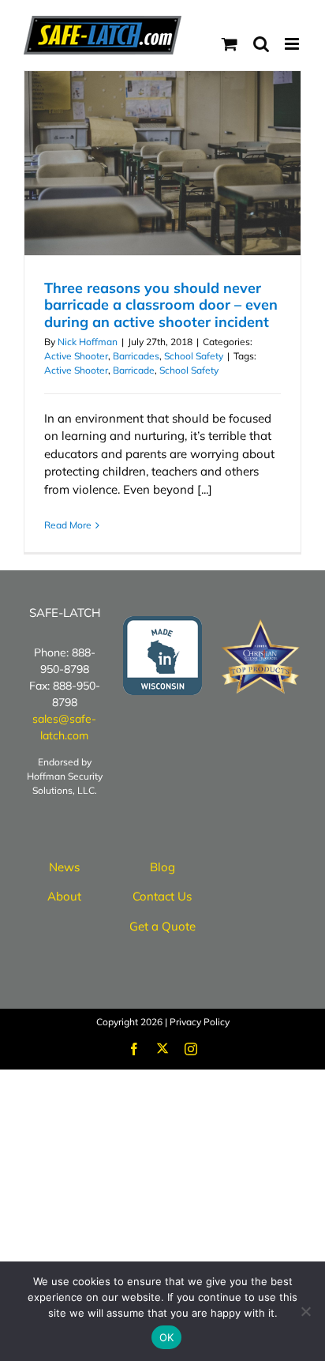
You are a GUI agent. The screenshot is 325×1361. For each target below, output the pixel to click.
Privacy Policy (200, 1022)
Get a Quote (162, 926)
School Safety (193, 356)
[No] (305, 1311)
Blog (162, 866)
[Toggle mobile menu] (293, 44)
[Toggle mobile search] (261, 44)
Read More (68, 525)
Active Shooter (76, 356)
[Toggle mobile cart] (229, 44)
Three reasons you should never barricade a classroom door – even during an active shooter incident (161, 305)
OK (166, 1337)
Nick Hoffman (88, 342)
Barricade (134, 370)
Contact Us (162, 896)
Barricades (136, 356)
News (64, 866)
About (64, 896)
